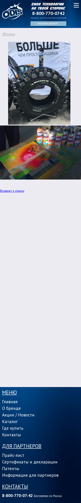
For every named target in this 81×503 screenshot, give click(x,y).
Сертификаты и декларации (30, 462)
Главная (9, 401)
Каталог (10, 421)
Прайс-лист (13, 455)
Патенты (10, 468)
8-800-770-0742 (48, 13)
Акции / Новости (18, 415)
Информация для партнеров (30, 475)
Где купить (12, 428)
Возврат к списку (12, 191)
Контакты (11, 435)
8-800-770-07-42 (17, 495)
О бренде (11, 408)
